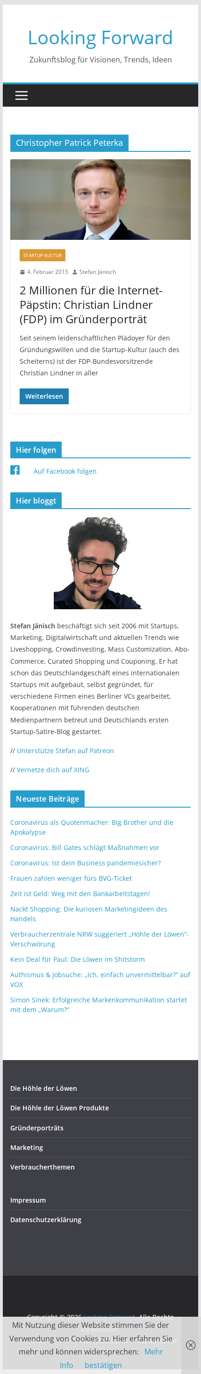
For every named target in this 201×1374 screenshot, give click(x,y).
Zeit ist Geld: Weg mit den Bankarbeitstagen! (80, 893)
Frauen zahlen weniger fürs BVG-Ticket (71, 878)
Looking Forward (100, 37)
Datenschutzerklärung (45, 1219)
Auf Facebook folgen (65, 471)
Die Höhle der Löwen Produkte (59, 1107)
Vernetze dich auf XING (53, 769)
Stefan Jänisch (97, 272)
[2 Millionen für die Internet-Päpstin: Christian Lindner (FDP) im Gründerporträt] (100, 199)
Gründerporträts (37, 1127)
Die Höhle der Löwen (43, 1088)
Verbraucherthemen (42, 1167)
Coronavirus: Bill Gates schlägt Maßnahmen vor (84, 847)
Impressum (28, 1200)
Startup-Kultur (42, 255)
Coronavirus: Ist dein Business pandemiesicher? (85, 862)
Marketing (26, 1147)
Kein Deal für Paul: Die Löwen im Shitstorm (77, 959)
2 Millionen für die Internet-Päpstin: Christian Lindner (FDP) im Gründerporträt (91, 304)
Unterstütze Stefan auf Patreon (65, 750)
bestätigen (103, 1365)
